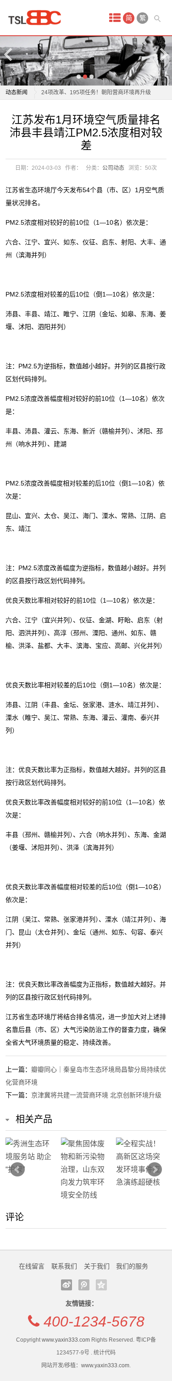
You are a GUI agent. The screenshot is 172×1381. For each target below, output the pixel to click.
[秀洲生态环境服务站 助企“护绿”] (31, 1157)
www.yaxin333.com (66, 1340)
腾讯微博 (83, 1284)
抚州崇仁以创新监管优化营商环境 (82, 97)
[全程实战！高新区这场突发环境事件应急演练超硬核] (141, 1163)
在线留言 (31, 1266)
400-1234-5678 (94, 1321)
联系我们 (64, 1266)
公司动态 (113, 168)
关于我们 (97, 1266)
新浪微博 (66, 1284)
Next (163, 54)
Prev (17, 1169)
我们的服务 (132, 1266)
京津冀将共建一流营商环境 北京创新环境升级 (96, 1095)
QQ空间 (101, 1284)
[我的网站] (38, 18)
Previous (8, 54)
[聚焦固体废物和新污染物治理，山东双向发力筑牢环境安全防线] (86, 1170)
